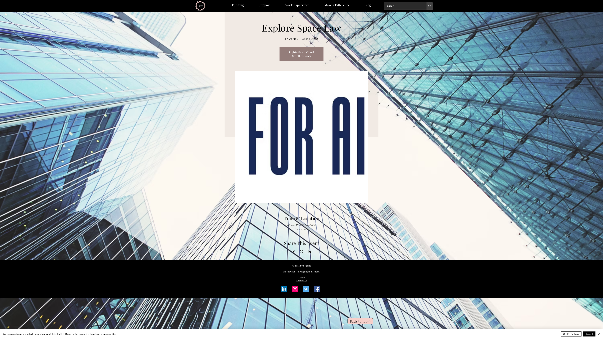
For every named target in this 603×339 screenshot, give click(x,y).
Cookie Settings (571, 334)
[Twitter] (306, 289)
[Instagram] (295, 289)
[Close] (599, 333)
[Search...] (429, 6)
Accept (589, 334)
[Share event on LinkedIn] (309, 251)
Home (302, 277)
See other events (301, 56)
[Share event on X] (301, 251)
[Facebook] (317, 289)
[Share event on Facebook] (293, 251)
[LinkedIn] (284, 289)
